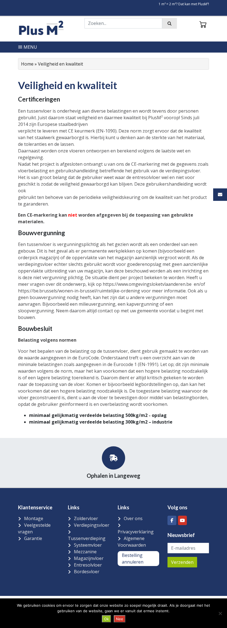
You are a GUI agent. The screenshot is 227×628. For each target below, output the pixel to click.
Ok (106, 619)
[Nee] (220, 613)
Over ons (133, 518)
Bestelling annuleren (132, 558)
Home (27, 64)
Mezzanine (85, 552)
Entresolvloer (88, 565)
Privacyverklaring (136, 532)
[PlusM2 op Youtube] (182, 520)
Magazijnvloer (89, 558)
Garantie (33, 538)
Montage (33, 518)
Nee (119, 619)
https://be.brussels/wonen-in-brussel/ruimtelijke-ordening (79, 291)
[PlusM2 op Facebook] (171, 520)
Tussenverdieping (86, 538)
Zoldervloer (86, 518)
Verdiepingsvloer (91, 525)
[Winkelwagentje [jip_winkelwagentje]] (203, 24)
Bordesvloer (86, 572)
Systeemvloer (88, 545)
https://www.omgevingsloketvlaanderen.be (147, 284)
